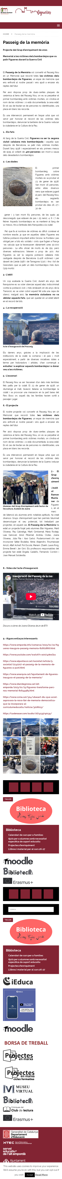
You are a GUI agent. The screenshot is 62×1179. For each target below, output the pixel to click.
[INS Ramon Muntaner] (31, 14)
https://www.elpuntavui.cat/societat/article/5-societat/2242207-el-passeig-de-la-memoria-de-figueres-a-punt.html (29, 664)
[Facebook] (34, 3)
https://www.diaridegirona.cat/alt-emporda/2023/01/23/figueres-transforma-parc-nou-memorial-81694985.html (29, 687)
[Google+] (48, 787)
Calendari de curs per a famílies (25, 835)
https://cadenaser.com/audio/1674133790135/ (27, 713)
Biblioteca (13, 830)
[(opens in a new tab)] (31, 823)
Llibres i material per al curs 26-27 (26, 849)
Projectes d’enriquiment (21, 845)
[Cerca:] (31, 909)
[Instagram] (22, 3)
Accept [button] (30, 1175)
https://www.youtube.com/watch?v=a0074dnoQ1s (29, 654)
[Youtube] (39, 3)
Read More (41, 1174)
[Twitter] (28, 3)
